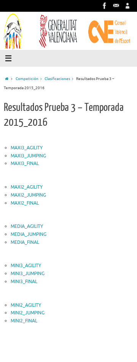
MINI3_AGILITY (26, 266)
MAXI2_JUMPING (28, 195)
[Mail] (116, 5)
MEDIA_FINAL (25, 242)
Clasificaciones (57, 78)
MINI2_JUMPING (28, 313)
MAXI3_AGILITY (27, 148)
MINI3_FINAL (24, 282)
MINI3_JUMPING (28, 274)
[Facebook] (104, 5)
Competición (27, 78)
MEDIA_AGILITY (27, 226)
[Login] (127, 5)
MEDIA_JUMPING (28, 234)
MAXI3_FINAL (25, 163)
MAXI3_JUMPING (28, 156)
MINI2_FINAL (24, 321)
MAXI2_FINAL (25, 203)
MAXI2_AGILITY (27, 187)
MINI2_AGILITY (26, 305)
